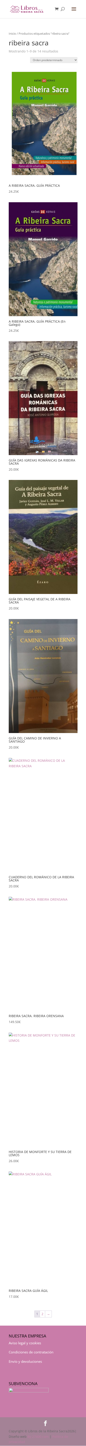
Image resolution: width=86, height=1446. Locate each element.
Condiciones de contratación (31, 1352)
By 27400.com (38, 1436)
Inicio (12, 33)
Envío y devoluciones (25, 1361)
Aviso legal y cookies (25, 1343)
